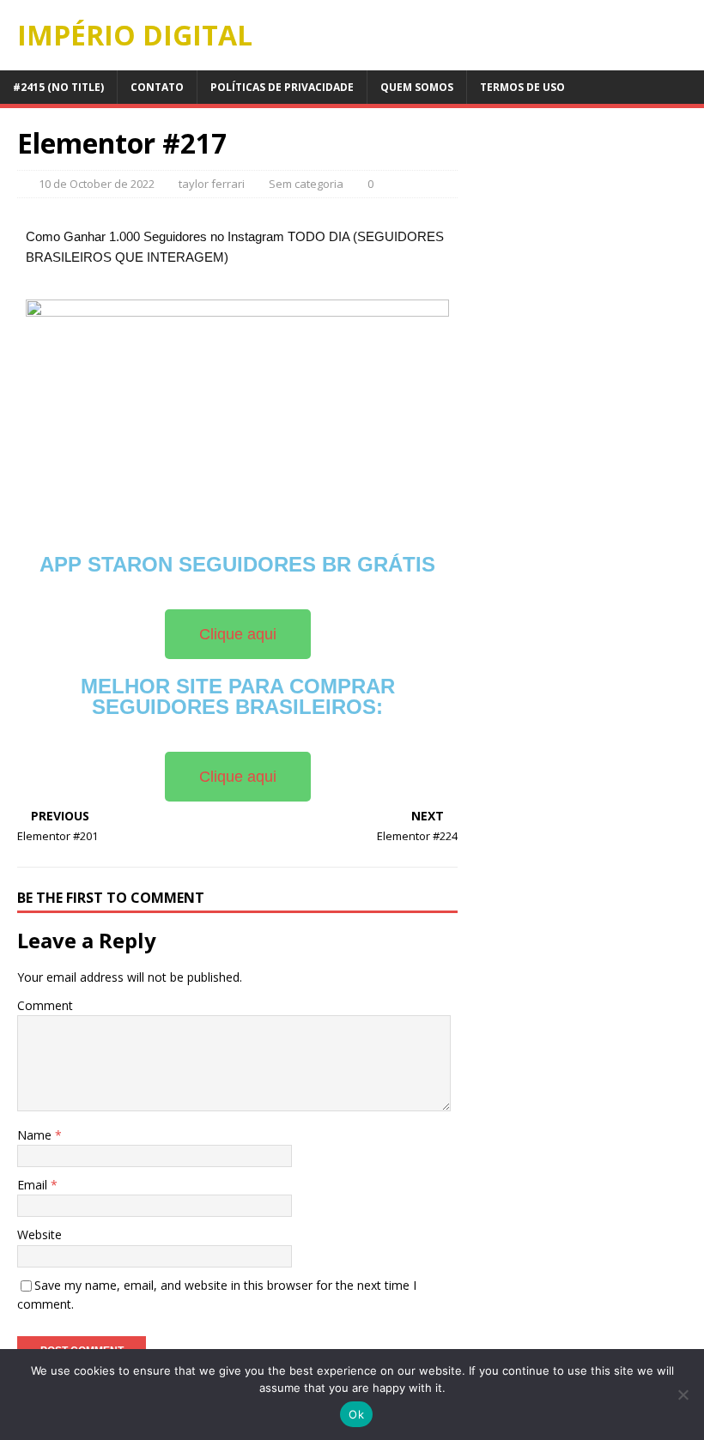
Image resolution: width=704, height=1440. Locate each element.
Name (36, 1135)
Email (34, 1185)
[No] (682, 1394)
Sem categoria (306, 183)
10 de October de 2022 (97, 183)
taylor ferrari (212, 183)
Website (39, 1234)
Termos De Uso (522, 87)
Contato (157, 87)
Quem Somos (416, 87)
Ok (356, 1414)
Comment (45, 1005)
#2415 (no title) (58, 87)
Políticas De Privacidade (282, 87)
